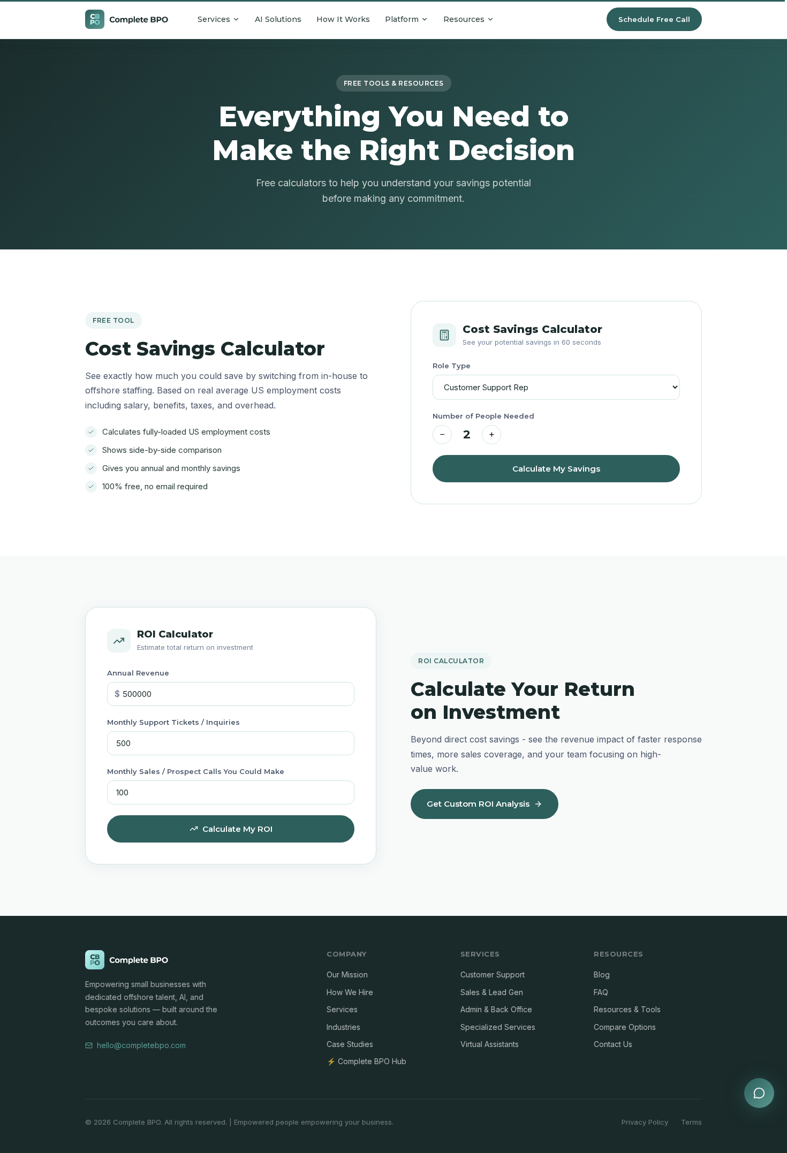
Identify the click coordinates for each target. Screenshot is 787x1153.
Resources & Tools (627, 1009)
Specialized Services (497, 1026)
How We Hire (350, 992)
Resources (464, 19)
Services (214, 19)
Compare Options (625, 1026)
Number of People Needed (483, 416)
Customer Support (492, 974)
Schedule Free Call (654, 19)
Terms (691, 1122)
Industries (343, 1026)
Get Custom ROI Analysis (478, 804)
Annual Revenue (138, 673)
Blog (602, 974)
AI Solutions (278, 19)
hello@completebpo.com (141, 1045)
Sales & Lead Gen (491, 992)
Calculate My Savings (556, 469)
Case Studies (350, 1044)
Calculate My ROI (237, 829)
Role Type (452, 365)
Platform (402, 19)
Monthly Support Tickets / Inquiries (173, 722)
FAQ (601, 992)
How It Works (343, 19)
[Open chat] (759, 1093)
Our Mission (347, 974)
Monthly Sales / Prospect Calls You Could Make (195, 771)
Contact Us (613, 1044)
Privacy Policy (645, 1122)
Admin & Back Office (496, 1009)
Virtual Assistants (489, 1044)
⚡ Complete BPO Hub (366, 1061)
